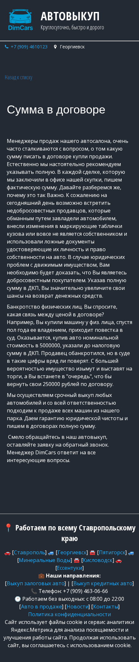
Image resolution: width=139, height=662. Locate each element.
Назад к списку (18, 77)
